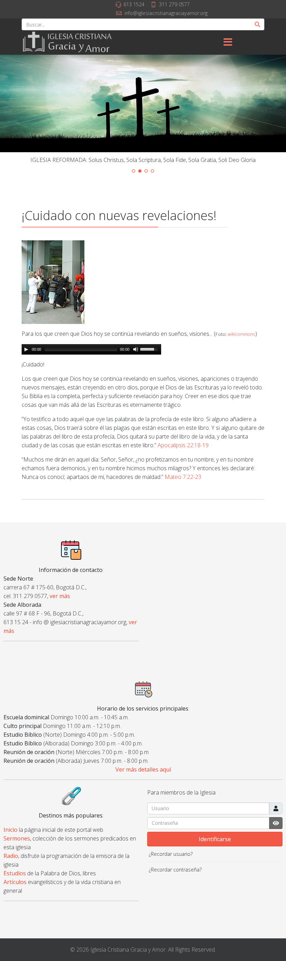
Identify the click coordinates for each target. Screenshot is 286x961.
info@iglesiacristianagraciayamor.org (166, 13)
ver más (60, 596)
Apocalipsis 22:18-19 (183, 445)
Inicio (10, 830)
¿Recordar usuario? (171, 854)
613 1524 (133, 4)
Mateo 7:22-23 (183, 477)
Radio (10, 856)
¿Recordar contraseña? (175, 869)
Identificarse (215, 839)
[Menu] (227, 42)
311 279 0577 (174, 4)
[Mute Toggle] (135, 349)
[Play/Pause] (26, 349)
